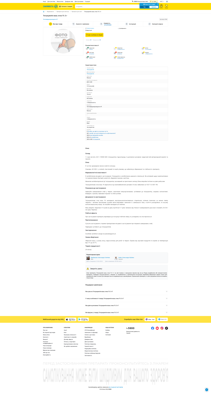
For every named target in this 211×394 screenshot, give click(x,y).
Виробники (88, 337)
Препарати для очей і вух (63, 11)
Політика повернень (90, 344)
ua (161, 1)
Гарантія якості (89, 346)
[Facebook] (152, 341)
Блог (65, 332)
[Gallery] (63, 41)
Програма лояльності (70, 334)
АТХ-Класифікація (90, 330)
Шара (107, 332)
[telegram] (162, 319)
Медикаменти (50, 11)
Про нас (45, 330)
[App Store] (70, 319)
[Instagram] (161, 341)
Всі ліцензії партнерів (49, 332)
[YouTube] (157, 341)
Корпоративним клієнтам (71, 344)
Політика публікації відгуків (92, 353)
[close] (158, 4)
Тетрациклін (90, 69)
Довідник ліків (69, 1)
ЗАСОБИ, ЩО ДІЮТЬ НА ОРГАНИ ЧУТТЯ (98, 131)
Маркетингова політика (91, 351)
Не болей (108, 334)
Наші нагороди (47, 345)
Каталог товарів (67, 6)
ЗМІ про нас (46, 352)
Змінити (154, 7)
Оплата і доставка (90, 334)
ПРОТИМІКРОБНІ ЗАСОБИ (96, 135)
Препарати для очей (77, 11)
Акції (44, 1)
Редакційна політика (90, 348)
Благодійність (47, 355)
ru (163, 1)
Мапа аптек (60, 1)
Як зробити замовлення (70, 346)
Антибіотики (94, 137)
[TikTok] (166, 341)
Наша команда (47, 348)
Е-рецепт (87, 1)
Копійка (108, 330)
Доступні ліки (51, 1)
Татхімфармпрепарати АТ (50, 19)
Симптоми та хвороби (70, 337)
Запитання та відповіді (91, 332)
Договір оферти (68, 339)
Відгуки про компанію (49, 350)
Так (144, 7)
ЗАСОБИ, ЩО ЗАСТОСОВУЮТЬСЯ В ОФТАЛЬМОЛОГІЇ (102, 133)
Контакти (45, 337)
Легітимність (88, 355)
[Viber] (150, 319)
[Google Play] (83, 319)
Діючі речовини (79, 1)
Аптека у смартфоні (69, 341)
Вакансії (45, 339)
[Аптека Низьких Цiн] (50, 6)
